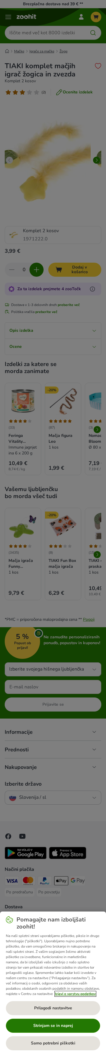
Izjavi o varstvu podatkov (75, 993)
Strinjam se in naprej (53, 1025)
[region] (53, 983)
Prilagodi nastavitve (53, 1008)
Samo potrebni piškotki (53, 1043)
